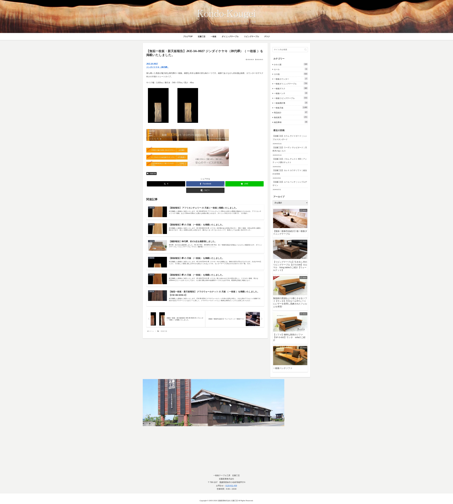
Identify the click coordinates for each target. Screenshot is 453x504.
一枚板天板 (152, 173)
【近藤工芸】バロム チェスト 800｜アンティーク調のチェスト (290, 160)
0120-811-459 (231, 486)
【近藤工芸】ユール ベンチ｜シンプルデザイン (290, 183)
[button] (205, 190)
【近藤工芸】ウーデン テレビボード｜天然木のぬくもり (290, 149)
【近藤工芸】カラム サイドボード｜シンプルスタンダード (290, 137)
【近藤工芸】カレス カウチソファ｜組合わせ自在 (290, 172)
